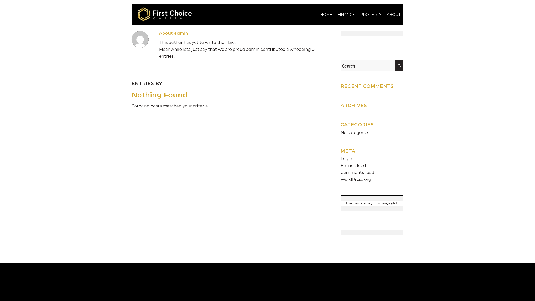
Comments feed (357, 172)
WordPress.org (356, 179)
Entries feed (353, 165)
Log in (347, 158)
